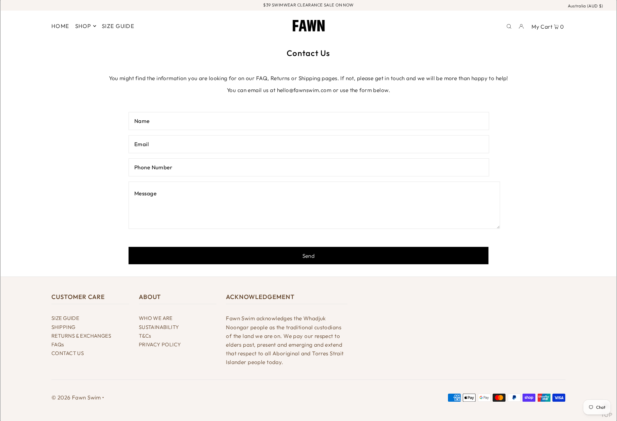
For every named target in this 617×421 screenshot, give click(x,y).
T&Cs (145, 335)
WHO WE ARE (156, 318)
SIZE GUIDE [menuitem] (118, 26)
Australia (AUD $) (585, 5)
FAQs (57, 344)
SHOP (83, 26)
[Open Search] (509, 25)
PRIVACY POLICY (160, 344)
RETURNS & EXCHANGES (81, 335)
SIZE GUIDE (65, 318)
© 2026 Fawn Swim (76, 397)
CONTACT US (67, 353)
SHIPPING (63, 327)
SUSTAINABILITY (159, 327)
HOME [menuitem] (60, 26)
